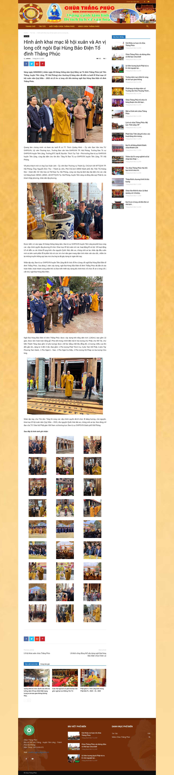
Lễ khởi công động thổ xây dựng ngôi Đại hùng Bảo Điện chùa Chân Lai (88, 654)
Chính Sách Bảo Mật (133, 1)
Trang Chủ (30, 26)
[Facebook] (144, 1)
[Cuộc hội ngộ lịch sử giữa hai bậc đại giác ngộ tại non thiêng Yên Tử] (65, 678)
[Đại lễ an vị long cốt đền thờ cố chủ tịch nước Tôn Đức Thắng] (118, 205)
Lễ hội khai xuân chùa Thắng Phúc (37, 653)
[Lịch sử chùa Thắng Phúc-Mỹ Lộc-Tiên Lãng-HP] (118, 125)
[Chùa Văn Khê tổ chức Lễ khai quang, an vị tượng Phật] (118, 193)
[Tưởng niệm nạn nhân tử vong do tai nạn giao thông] (118, 79)
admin (28, 58)
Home (26, 33)
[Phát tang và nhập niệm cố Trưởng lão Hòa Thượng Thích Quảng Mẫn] (118, 91)
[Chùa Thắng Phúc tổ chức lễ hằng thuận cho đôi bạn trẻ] (118, 103)
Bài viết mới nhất (31, 664)
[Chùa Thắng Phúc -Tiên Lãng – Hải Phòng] (87, 13)
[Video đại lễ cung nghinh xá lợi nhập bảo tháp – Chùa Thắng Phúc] (118, 159)
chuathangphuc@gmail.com (38, 752)
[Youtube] (148, 1)
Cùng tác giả (45, 664)
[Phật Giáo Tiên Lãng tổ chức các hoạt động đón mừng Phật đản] (118, 137)
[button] (147, 26)
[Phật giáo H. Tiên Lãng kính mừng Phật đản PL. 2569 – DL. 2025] (93, 678)
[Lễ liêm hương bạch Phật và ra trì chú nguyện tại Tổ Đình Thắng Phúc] (118, 69)
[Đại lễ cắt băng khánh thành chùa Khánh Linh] (118, 148)
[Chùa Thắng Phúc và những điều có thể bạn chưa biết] (118, 56)
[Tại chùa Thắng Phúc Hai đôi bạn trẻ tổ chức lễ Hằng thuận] (118, 171)
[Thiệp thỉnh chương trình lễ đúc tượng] (118, 182)
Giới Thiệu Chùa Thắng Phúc (62, 26)
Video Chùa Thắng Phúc (89, 26)
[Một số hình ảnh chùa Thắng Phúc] (118, 114)
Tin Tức (42, 26)
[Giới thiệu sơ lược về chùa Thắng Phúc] (118, 46)
